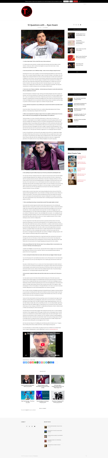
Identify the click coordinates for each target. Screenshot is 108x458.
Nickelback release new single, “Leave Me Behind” (55, 435)
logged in (27, 409)
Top (86, 455)
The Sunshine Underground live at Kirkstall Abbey (80, 42)
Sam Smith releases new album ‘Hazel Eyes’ (54, 444)
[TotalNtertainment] (26, 11)
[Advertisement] (66, 8)
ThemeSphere (35, 455)
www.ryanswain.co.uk (54, 329)
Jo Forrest (46, 27)
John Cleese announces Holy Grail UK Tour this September (81, 169)
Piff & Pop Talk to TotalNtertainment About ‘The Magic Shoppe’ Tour (58, 386)
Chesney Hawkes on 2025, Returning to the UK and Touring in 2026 (42, 386)
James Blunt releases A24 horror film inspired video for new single (81, 157)
